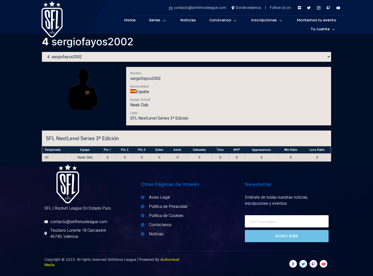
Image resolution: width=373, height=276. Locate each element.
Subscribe (287, 236)
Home (129, 20)
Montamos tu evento (316, 20)
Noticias (188, 20)
